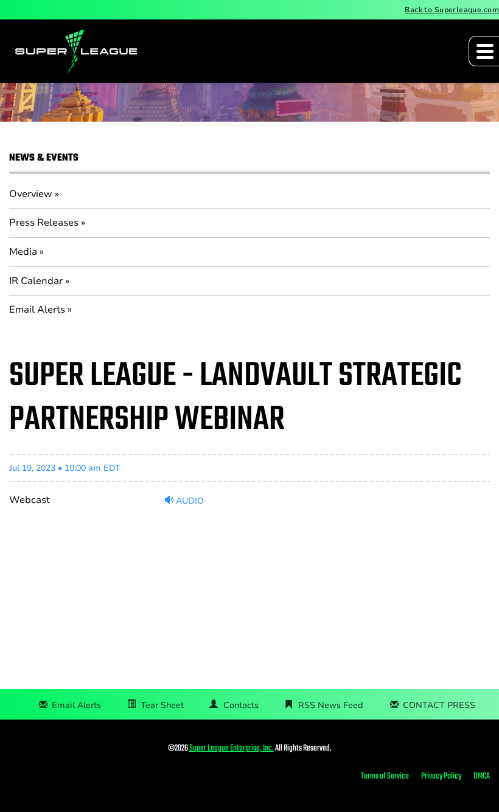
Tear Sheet (162, 705)
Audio (188, 500)
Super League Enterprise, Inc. (231, 748)
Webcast (29, 500)
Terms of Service (385, 777)
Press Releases (44, 222)
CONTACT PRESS (439, 705)
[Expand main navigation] (484, 51)
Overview (30, 194)
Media (23, 252)
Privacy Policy (441, 777)
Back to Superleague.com (452, 10)
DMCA (481, 777)
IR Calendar (36, 281)
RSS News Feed (330, 705)
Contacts (241, 705)
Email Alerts (37, 309)
